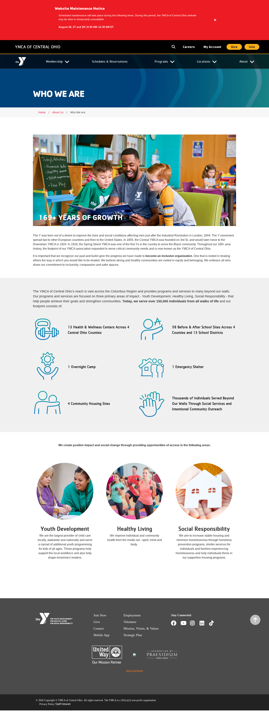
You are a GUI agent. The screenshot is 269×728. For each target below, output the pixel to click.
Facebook (173, 623)
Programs (161, 61)
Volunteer (130, 622)
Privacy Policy (47, 704)
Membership (54, 61)
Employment (132, 615)
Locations (203, 61)
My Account (212, 47)
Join (252, 47)
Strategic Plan (133, 635)
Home (21, 61)
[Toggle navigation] (173, 47)
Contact (99, 628)
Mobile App (101, 635)
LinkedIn (204, 623)
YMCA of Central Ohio (37, 46)
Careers (189, 47)
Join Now (100, 615)
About (243, 61)
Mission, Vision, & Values (141, 628)
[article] (134, 20)
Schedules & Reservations (110, 61)
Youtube (183, 623)
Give (234, 47)
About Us (57, 112)
